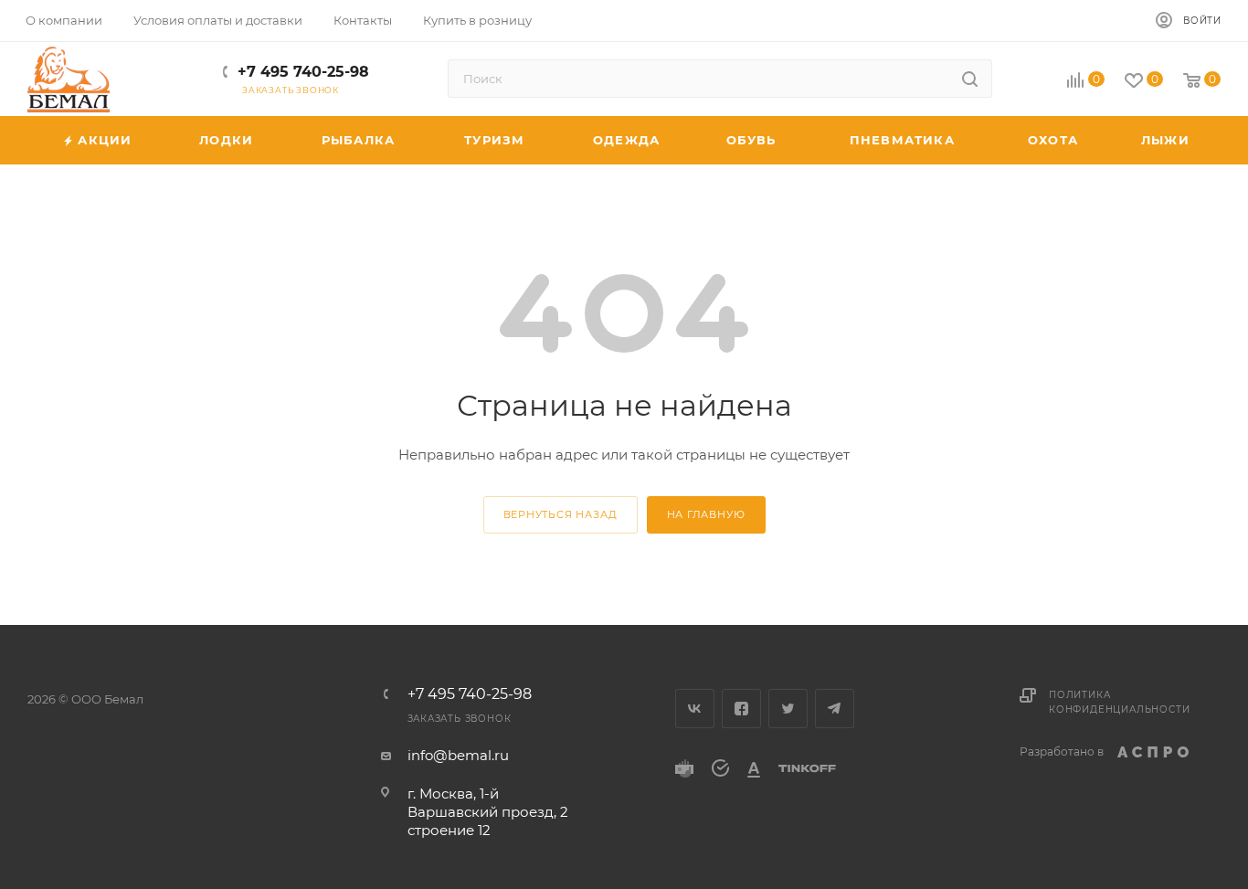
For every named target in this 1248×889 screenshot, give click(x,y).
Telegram (834, 708)
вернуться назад (560, 514)
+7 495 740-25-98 (303, 71)
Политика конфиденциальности (1119, 702)
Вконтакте (694, 708)
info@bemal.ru (458, 755)
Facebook (741, 708)
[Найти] (969, 78)
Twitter (788, 708)
